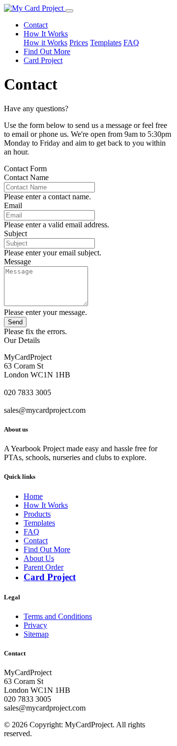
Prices (78, 42)
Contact (36, 25)
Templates (105, 42)
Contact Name (26, 177)
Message (17, 261)
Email (13, 205)
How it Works (45, 42)
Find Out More (47, 51)
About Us (39, 558)
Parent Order (43, 567)
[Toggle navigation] (69, 10)
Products (37, 514)
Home (33, 496)
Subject (15, 233)
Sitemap (36, 634)
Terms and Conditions (58, 616)
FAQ (131, 42)
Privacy (35, 625)
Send (15, 322)
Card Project (43, 60)
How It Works (46, 505)
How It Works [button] (46, 34)
